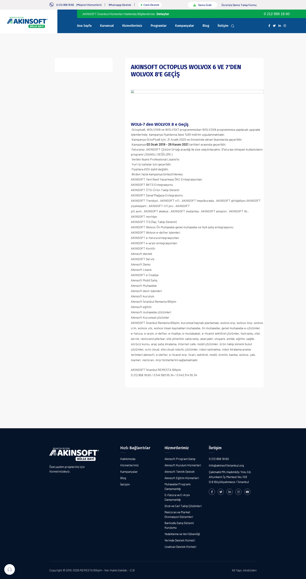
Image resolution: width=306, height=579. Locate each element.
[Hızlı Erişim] (9, 569)
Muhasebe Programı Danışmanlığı (178, 486)
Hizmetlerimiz (132, 26)
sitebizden (250, 570)
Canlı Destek (151, 4)
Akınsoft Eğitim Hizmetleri (182, 478)
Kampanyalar (184, 26)
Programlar (159, 26)
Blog (206, 26)
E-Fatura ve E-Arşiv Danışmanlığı (177, 497)
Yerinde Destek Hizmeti (180, 540)
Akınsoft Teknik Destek (180, 471)
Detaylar (163, 14)
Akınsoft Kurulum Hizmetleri (183, 465)
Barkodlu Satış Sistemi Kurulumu (179, 525)
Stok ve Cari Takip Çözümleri (183, 506)
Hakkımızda (127, 459)
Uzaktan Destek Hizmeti (180, 546)
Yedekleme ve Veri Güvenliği (182, 534)
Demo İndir (205, 5)
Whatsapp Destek (120, 4)
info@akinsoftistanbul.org (226, 465)
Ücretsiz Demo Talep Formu (239, 5)
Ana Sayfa (84, 26)
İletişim (223, 26)
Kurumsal (107, 26)
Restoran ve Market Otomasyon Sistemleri (179, 514)
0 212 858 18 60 (65, 4)
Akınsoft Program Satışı (180, 459)
